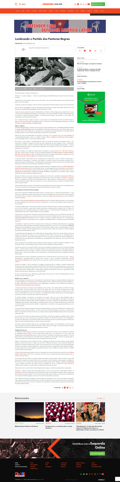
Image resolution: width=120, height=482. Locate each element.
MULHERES (51, 10)
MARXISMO (83, 10)
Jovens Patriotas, (21, 281)
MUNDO (28, 10)
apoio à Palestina (54, 311)
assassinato (47, 292)
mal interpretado (27, 335)
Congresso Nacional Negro (24, 129)
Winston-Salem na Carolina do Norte (63, 152)
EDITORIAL (18, 10)
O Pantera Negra (30, 156)
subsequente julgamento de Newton (24, 217)
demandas (18, 372)
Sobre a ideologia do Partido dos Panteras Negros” (60, 137)
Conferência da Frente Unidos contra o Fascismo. (27, 285)
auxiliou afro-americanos (55, 196)
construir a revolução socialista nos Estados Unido (28, 123)
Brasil (23, 10)
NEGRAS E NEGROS (43, 10)
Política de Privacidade (70, 479)
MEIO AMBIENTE (71, 10)
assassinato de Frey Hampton (24, 233)
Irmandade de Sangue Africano (66, 127)
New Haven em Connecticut (22, 154)
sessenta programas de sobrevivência (34, 200)
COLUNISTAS (34, 10)
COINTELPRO (70, 225)
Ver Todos (99, 398)
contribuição (98, 4)
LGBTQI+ (56, 10)
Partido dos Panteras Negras (28, 109)
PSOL (77, 10)
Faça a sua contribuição (97, 453)
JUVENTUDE (89, 10)
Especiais (102, 10)
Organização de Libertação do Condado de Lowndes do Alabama (32, 171)
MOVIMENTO (63, 10)
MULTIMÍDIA (96, 10)
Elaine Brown (23, 354)
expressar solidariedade (67, 361)
